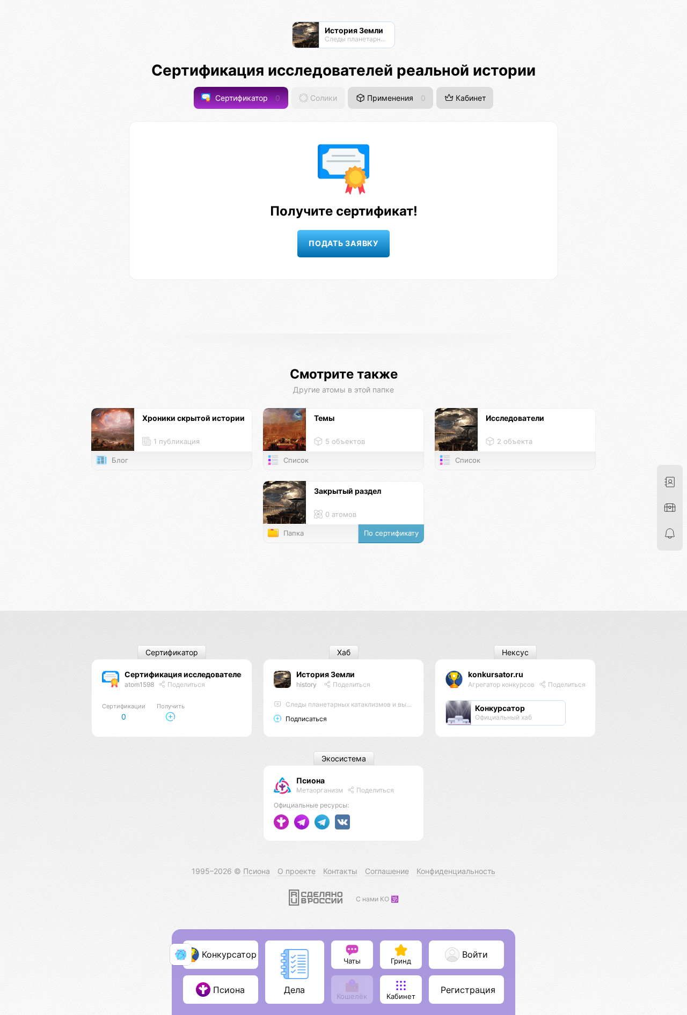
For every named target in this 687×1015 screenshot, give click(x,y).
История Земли (325, 674)
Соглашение (387, 871)
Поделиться (185, 684)
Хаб (343, 652)
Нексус (515, 652)
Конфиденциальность (455, 871)
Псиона (310, 780)
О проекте (296, 871)
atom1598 (139, 684)
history (306, 684)
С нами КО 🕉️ (377, 899)
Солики (322, 97)
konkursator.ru (495, 674)
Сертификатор (246, 97)
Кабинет (470, 97)
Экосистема (343, 758)
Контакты (340, 871)
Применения (395, 97)
